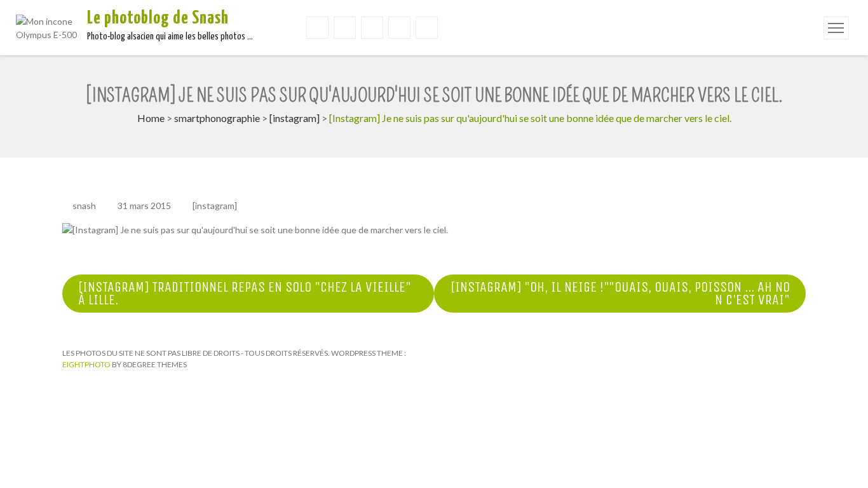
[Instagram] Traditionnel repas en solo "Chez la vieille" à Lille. (244, 293)
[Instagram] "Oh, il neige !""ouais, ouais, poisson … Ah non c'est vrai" (620, 293)
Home (151, 118)
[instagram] (294, 118)
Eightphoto (87, 364)
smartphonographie (217, 118)
